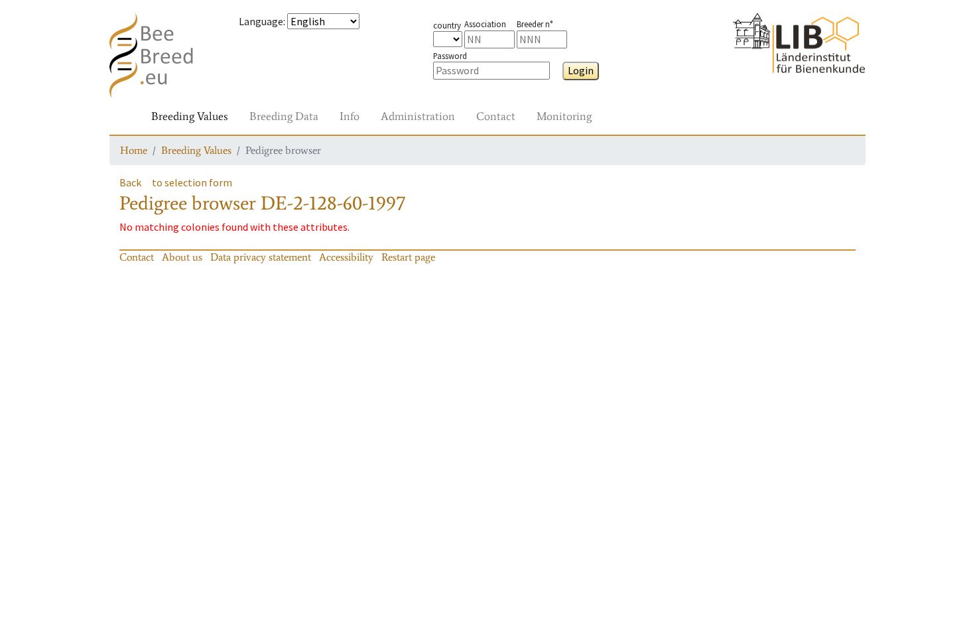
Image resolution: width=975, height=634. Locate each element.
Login (581, 70)
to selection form (192, 182)
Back (130, 182)
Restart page (408, 257)
